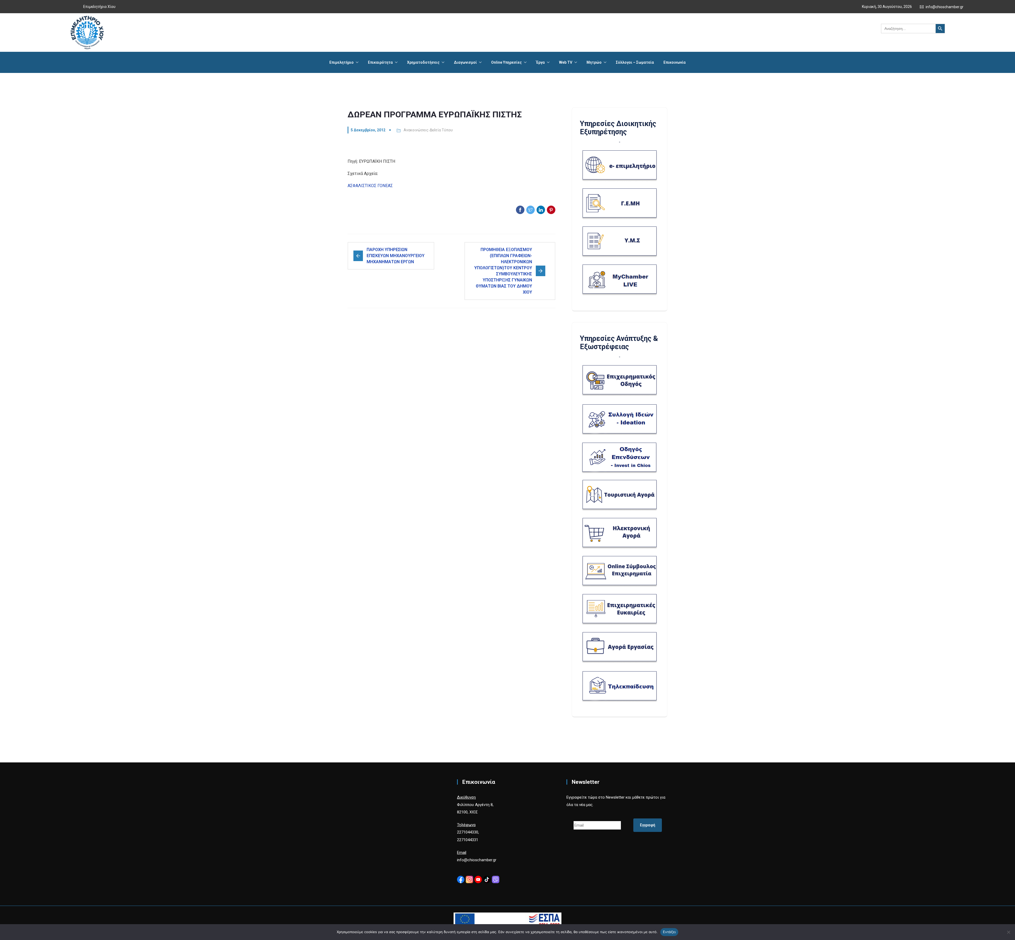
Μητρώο (594, 62)
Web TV (565, 62)
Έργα (540, 62)
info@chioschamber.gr (944, 7)
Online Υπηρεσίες (506, 62)
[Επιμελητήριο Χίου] (87, 32)
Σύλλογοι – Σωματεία (635, 62)
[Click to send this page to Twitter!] (530, 210)
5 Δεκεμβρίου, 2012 (368, 130)
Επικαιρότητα (380, 62)
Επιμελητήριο (341, 62)
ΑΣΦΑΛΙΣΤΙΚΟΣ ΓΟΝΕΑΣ (370, 185)
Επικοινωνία (674, 62)
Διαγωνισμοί (465, 62)
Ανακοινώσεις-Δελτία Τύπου (428, 130)
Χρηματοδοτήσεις (423, 62)
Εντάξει (669, 932)
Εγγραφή (647, 825)
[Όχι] (1008, 932)
